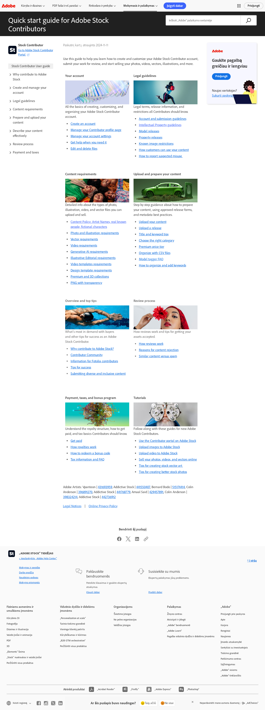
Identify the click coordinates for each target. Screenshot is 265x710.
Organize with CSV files (154, 253)
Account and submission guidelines (162, 119)
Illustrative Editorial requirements (93, 258)
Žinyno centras (174, 614)
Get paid (76, 441)
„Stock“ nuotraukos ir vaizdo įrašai (24, 657)
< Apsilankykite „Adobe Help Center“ (38, 558)
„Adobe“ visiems (229, 670)
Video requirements (84, 245)
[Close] (192, 702)
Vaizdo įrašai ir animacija (19, 634)
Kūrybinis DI (13, 618)
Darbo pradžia (26, 572)
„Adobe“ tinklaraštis (231, 675)
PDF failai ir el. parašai (65, 5)
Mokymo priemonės (29, 582)
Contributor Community (86, 355)
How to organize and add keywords (162, 265)
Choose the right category (156, 240)
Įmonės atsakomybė (231, 642)
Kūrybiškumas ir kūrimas (73, 634)
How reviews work (151, 344)
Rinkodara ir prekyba (101, 5)
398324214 (70, 497)
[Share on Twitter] (128, 540)
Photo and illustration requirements (95, 233)
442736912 (109, 497)
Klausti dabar (93, 592)
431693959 (105, 487)
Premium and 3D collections (90, 276)
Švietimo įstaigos (122, 614)
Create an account (83, 124)
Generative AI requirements (89, 252)
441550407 (143, 487)
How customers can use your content (164, 150)
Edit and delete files (84, 149)
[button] (239, 5)
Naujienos (226, 636)
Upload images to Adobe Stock (159, 447)
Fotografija (12, 623)
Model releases (149, 131)
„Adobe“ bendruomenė (178, 625)
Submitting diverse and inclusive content (98, 374)
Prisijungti (254, 5)
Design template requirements (91, 270)
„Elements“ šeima (16, 651)
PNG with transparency (86, 283)
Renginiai (225, 630)
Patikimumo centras (231, 658)
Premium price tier (151, 247)
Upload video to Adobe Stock (158, 453)
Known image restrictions (156, 144)
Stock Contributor (30, 45)
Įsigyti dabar (175, 6)
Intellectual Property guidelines (160, 125)
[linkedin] (60, 703)
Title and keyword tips (154, 234)
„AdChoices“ (252, 702)
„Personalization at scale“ (73, 618)
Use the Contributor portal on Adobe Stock (167, 441)
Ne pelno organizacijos (125, 619)
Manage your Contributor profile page (96, 130)
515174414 (178, 487)
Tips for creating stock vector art (161, 466)
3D (8, 646)
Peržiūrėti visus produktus (20, 662)
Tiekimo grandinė (230, 653)
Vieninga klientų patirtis (72, 629)
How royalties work (83, 447)
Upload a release (150, 228)
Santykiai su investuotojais (234, 647)
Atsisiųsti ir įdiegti (176, 619)
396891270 (85, 492)
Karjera (224, 625)
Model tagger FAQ (151, 259)
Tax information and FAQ (87, 459)
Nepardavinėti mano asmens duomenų (220, 702)
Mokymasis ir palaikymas (138, 5)
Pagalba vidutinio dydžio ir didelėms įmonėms (187, 636)
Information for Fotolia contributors (94, 361)
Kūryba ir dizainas (31, 5)
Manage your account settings (91, 136)
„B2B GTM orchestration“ (73, 640)
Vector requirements (84, 239)
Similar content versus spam (158, 356)
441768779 (123, 492)
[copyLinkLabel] (145, 540)
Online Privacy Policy (103, 506)
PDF (9, 640)
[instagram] (46, 703)
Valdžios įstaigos (122, 625)
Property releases (150, 137)
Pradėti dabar (155, 592)
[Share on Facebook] (119, 540)
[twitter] (53, 703)
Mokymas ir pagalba (29, 567)
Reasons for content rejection (159, 350)
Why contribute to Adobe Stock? (92, 349)
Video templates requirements (91, 264)
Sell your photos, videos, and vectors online (168, 459)
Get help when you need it (89, 142)
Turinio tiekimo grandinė (72, 623)
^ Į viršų (252, 560)
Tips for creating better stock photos (163, 472)
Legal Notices (72, 506)
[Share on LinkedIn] (137, 540)
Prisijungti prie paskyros (233, 614)
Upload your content (152, 222)
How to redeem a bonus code (90, 453)
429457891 (156, 492)
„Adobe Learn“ (174, 630)
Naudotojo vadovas (28, 577)
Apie (223, 619)
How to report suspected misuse (161, 156)
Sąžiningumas (228, 664)
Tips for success (81, 367)
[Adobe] (8, 5)
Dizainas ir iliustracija (18, 629)
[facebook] (39, 703)
